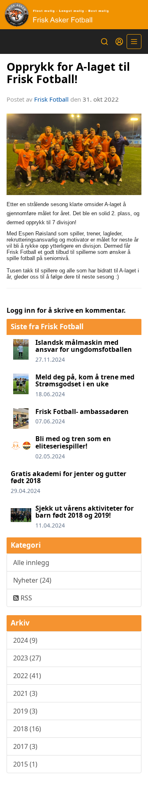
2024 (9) (25, 640)
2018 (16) (27, 728)
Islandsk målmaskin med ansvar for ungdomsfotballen (83, 346)
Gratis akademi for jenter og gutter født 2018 (68, 477)
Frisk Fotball (51, 99)
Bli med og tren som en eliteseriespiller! (73, 442)
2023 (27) (27, 657)
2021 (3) (25, 693)
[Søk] (104, 41)
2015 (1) (25, 764)
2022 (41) (27, 675)
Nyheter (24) (32, 580)
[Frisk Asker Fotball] (74, 14)
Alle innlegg (31, 562)
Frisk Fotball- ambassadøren (82, 411)
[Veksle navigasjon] (134, 41)
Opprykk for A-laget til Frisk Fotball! (68, 72)
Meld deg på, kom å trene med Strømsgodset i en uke (84, 380)
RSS (25, 597)
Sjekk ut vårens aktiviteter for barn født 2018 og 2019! (84, 512)
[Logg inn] (119, 41)
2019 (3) (25, 711)
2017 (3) (25, 746)
